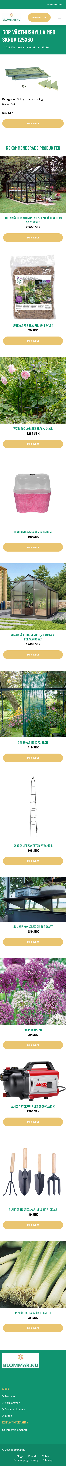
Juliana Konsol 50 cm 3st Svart (33, 926)
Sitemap (47, 1460)
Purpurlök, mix (33, 1030)
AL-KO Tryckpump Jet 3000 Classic (33, 1106)
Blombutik (39, 17)
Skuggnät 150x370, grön (33, 742)
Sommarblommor (15, 1409)
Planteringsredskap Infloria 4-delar (33, 1209)
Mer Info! (33, 123)
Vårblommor (12, 1403)
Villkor (46, 1456)
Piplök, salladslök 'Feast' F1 (33, 1313)
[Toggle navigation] (59, 17)
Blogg (8, 1415)
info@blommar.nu (54, 4)
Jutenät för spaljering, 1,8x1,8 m (33, 325)
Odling (21, 99)
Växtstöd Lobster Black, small (33, 428)
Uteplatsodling (34, 99)
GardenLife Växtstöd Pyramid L (33, 845)
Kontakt (32, 1456)
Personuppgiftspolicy (26, 1460)
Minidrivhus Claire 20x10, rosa (33, 532)
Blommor (10, 1396)
